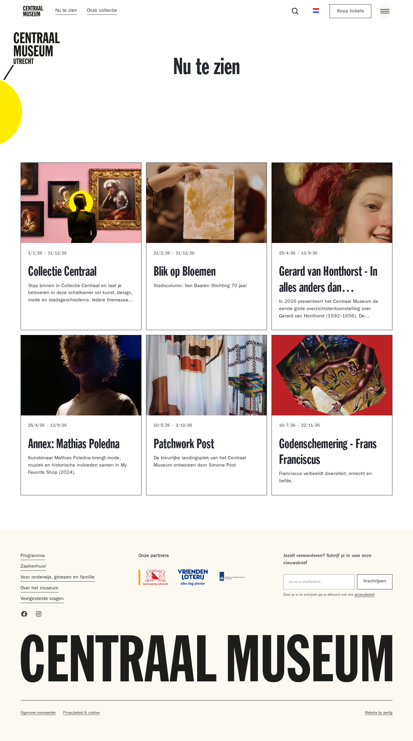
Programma (33, 556)
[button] (316, 11)
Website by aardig (378, 713)
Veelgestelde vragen (42, 599)
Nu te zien (66, 10)
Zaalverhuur (33, 566)
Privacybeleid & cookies (81, 713)
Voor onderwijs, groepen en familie (58, 577)
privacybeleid (364, 595)
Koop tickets (350, 11)
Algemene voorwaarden (38, 713)
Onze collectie (102, 10)
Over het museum (39, 588)
